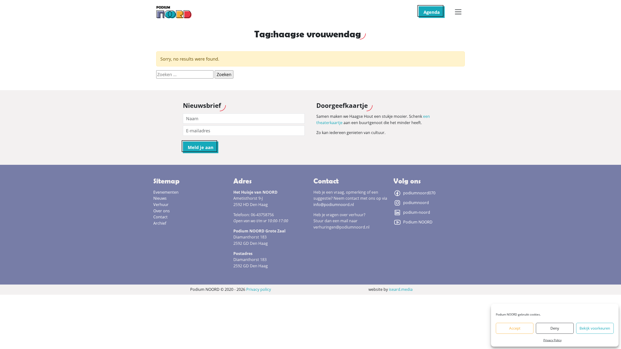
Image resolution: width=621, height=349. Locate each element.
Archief (159, 223)
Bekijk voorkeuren (595, 328)
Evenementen (166, 192)
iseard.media (401, 289)
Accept (514, 328)
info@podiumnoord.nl (333, 204)
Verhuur (161, 204)
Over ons (161, 211)
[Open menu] (458, 12)
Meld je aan (200, 147)
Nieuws (160, 198)
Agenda (432, 12)
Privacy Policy (552, 340)
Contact (160, 217)
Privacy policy (258, 289)
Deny (554, 328)
